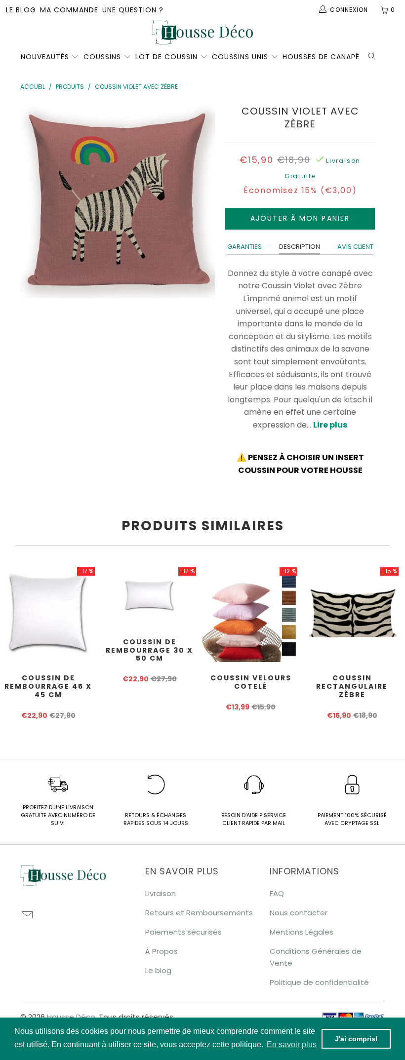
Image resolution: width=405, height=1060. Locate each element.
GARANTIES (244, 246)
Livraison (160, 893)
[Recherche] (373, 55)
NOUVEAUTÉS (45, 57)
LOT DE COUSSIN (167, 57)
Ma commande (69, 10)
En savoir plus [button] (292, 1044)
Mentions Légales (301, 932)
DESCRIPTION (299, 246)
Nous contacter (298, 912)
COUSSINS (102, 57)
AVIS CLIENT (355, 246)
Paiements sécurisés (183, 932)
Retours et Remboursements (199, 912)
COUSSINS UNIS (240, 57)
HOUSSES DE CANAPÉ (321, 57)
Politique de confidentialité (319, 982)
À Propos (161, 951)
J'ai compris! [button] (356, 1039)
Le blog (21, 10)
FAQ (277, 893)
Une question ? (132, 10)
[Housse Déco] (202, 32)
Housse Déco (71, 1017)
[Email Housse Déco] (27, 915)
